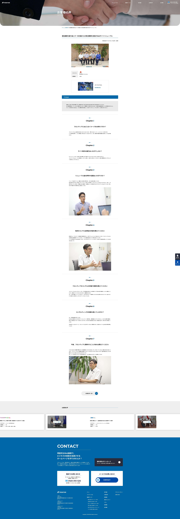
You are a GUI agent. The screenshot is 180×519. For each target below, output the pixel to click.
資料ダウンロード (107, 499)
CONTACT (106, 480)
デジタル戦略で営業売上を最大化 (93, 509)
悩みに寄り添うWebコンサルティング (93, 507)
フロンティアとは (115, 2)
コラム (105, 502)
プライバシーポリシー (119, 492)
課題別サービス (89, 497)
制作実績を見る (98, 87)
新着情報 (105, 497)
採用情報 (105, 504)
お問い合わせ (117, 494)
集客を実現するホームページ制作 (93, 499)
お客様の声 (151, 2)
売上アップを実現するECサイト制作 (93, 503)
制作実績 (139, 2)
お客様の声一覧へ (89, 393)
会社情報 (161, 2)
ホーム (63, 27)
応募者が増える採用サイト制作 (92, 501)
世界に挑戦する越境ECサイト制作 (93, 505)
